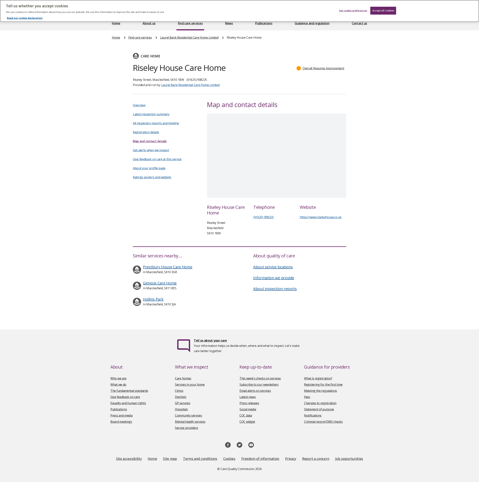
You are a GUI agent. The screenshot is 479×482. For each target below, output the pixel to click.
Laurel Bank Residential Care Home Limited (189, 37)
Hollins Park (153, 299)
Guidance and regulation (312, 23)
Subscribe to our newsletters (259, 384)
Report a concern (315, 458)
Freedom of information (260, 458)
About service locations (273, 266)
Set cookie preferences (353, 10)
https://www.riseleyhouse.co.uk (320, 217)
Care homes (183, 378)
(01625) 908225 (263, 217)
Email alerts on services (255, 391)
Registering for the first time (323, 384)
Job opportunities (349, 458)
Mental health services (190, 422)
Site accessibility (129, 458)
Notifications (312, 415)
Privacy (290, 458)
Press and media (121, 415)
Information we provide (273, 277)
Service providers (186, 428)
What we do (118, 384)
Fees (307, 397)
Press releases (249, 403)
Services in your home (190, 384)
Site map (170, 458)
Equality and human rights (128, 403)
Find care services (190, 23)
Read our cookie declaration (24, 18)
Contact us (359, 23)
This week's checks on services (260, 378)
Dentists (180, 397)
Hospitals (181, 409)
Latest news (248, 397)
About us (149, 23)
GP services (182, 403)
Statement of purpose (319, 409)
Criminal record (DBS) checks (323, 422)
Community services (188, 415)
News (229, 23)
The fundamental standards (129, 391)
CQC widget (247, 422)
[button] (320, 68)
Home (116, 23)
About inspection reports (275, 288)
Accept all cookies (383, 10)
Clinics (179, 391)
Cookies (229, 458)
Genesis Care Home (160, 283)
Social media (248, 409)
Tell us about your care (210, 340)
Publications (263, 23)
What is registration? (318, 378)
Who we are (118, 378)
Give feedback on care (125, 397)
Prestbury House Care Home (167, 266)
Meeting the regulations (320, 391)
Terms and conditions (200, 458)
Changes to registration (320, 403)
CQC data (246, 415)
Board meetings (121, 422)
